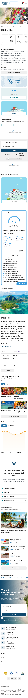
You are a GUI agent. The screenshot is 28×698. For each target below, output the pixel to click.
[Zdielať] (25, 22)
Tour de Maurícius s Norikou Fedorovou (17, 561)
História (14, 384)
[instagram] (15, 678)
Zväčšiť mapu (15, 201)
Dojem (11, 251)
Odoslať (14, 614)
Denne (7, 125)
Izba (16, 251)
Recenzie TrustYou (14, 97)
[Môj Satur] (22, 3)
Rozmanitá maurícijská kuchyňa (19, 411)
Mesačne (20, 125)
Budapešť (12, 577)
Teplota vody (11, 425)
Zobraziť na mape (15, 416)
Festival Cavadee (6, 396)
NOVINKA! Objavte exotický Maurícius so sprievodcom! (13, 531)
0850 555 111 (9, 632)
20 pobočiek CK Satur (12, 628)
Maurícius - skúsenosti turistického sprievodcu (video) (17, 540)
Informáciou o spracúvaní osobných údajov (10, 620)
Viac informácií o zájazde (14, 72)
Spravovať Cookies (5, 686)
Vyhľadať (14, 150)
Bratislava (21, 577)
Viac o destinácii (5, 346)
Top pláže (8, 384)
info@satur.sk (10, 646)
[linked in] (12, 678)
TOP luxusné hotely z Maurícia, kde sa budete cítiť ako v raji (17, 547)
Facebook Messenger (12, 637)
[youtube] (19, 678)
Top (3, 384)
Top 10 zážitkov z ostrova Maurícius (16, 554)
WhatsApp (9, 642)
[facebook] (8, 678)
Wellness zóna (21, 251)
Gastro (20, 384)
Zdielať (8, 370)
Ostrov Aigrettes (6, 410)
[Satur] (5, 3)
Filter (8, 154)
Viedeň (4, 577)
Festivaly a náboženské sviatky (19, 397)
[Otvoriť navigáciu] (26, 3)
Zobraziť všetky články (14, 568)
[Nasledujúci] (25, 17)
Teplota (4, 425)
